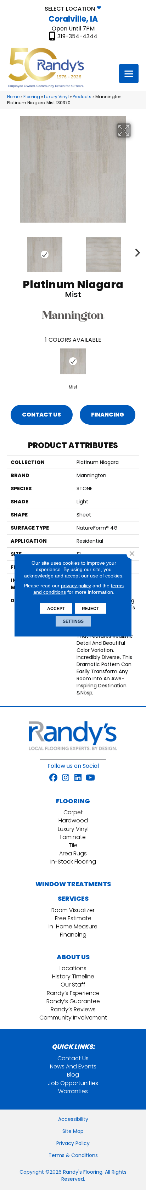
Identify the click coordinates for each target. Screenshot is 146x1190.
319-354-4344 (77, 36)
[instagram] (66, 778)
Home (13, 97)
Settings (73, 621)
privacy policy (76, 585)
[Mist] (73, 361)
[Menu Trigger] (129, 73)
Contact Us (41, 414)
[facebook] (53, 778)
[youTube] (90, 778)
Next (135, 251)
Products (82, 97)
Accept (56, 608)
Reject (90, 608)
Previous (10, 251)
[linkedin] (78, 778)
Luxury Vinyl (56, 97)
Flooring (31, 97)
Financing (107, 414)
